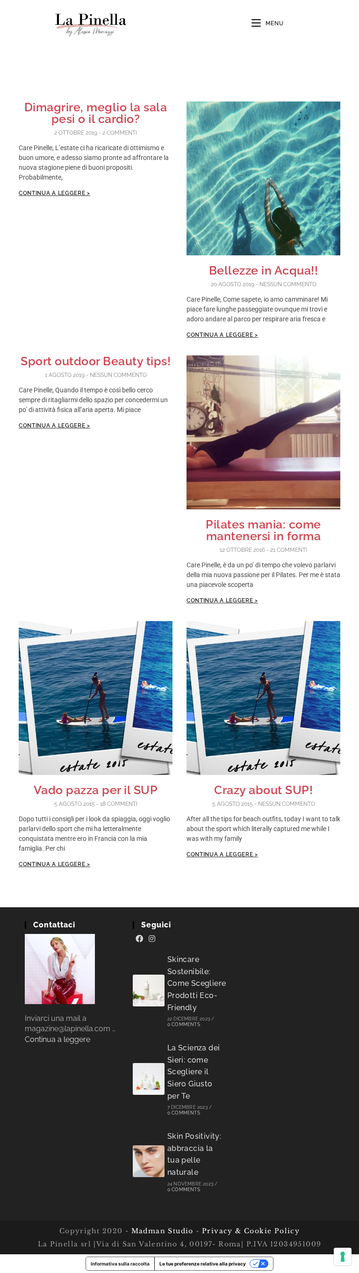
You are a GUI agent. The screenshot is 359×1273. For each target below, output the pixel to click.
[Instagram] (152, 939)
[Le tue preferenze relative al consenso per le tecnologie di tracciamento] (343, 1257)
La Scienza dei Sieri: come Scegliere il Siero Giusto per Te (193, 1071)
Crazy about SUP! (263, 790)
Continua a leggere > (54, 193)
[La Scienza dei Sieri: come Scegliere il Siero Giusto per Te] (149, 1079)
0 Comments (183, 1024)
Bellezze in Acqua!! (263, 270)
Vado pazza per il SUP (96, 790)
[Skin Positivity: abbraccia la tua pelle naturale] (149, 1161)
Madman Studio (161, 1231)
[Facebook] (139, 939)
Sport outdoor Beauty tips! (96, 361)
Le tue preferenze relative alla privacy (202, 1263)
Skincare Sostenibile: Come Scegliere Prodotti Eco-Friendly (196, 983)
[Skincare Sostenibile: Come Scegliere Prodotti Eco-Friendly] (149, 990)
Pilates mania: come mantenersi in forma (263, 530)
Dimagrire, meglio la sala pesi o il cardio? (95, 113)
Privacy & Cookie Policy (251, 1231)
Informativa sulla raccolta (120, 1263)
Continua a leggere (57, 1039)
